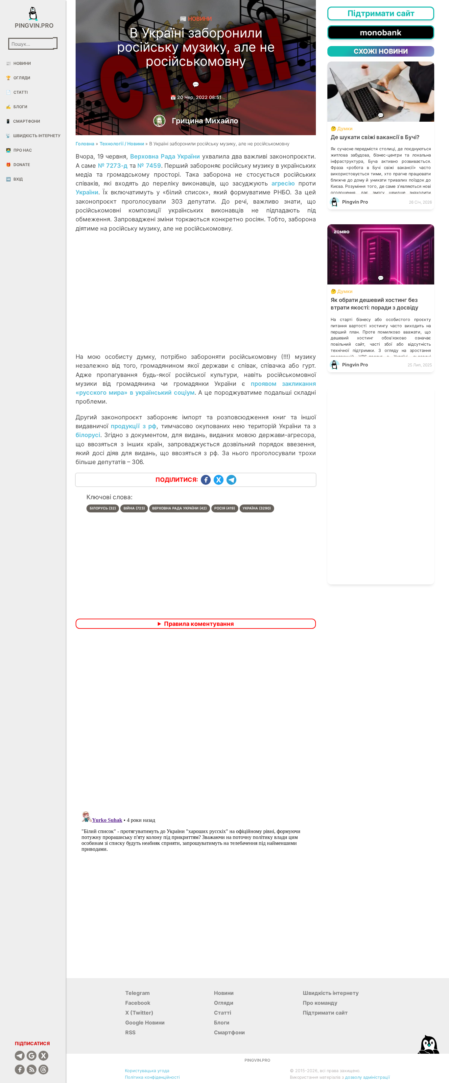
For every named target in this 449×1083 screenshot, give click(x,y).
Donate (18, 164)
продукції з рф (133, 426)
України (87, 192)
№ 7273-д (113, 165)
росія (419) (224, 508)
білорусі (88, 434)
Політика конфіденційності (152, 1077)
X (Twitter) (139, 1012)
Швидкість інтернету (33, 135)
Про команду (320, 1002)
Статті (17, 92)
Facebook (137, 1002)
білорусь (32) (103, 508)
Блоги (16, 106)
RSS (130, 1032)
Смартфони (23, 121)
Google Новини (145, 1022)
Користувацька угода (147, 1070)
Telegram (137, 993)
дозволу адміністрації (367, 1077)
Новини (18, 63)
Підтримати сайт (325, 1012)
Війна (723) (134, 508)
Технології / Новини (122, 143)
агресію (283, 183)
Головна (85, 143)
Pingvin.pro (33, 25)
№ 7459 (149, 165)
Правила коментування (199, 623)
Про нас (19, 150)
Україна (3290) (257, 508)
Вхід (14, 179)
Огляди (18, 77)
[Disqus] (196, 721)
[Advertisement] (196, 299)
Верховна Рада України (165, 156)
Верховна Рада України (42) (179, 508)
